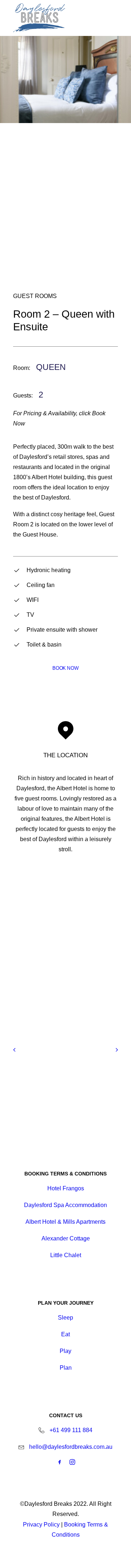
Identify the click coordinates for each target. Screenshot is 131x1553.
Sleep (65, 1317)
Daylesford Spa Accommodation (65, 1205)
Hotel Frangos (65, 1188)
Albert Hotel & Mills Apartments (65, 1222)
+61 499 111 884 (70, 1430)
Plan (66, 1368)
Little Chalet (65, 1255)
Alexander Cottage (65, 1238)
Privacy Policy (41, 1524)
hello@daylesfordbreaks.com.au (70, 1447)
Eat (65, 1334)
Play (65, 1351)
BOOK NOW (65, 668)
